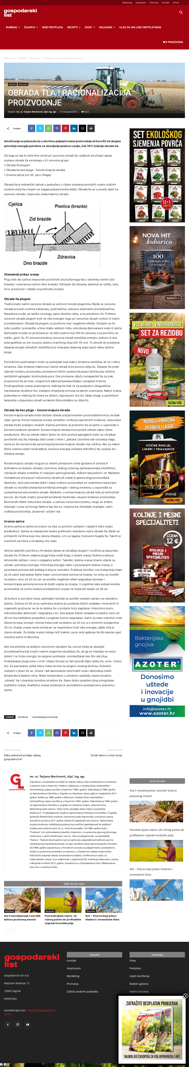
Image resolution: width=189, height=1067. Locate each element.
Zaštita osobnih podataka (82, 991)
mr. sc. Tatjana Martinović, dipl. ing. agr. (36, 111)
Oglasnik (105, 27)
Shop (88, 27)
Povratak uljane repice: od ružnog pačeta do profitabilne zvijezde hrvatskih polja (63, 919)
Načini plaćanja (139, 991)
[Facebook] (31, 128)
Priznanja (154, 2)
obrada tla (23, 717)
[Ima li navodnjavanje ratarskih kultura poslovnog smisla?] (22, 900)
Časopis (29, 27)
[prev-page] (6, 930)
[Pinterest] (65, 128)
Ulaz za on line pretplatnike (140, 27)
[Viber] (57, 128)
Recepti (72, 27)
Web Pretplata (52, 27)
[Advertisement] (63, 702)
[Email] (82, 128)
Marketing (127, 2)
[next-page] (12, 930)
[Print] (91, 128)
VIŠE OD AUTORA (74, 884)
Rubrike (11, 27)
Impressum (140, 2)
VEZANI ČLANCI (51, 884)
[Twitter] (40, 128)
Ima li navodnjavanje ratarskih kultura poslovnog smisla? (153, 793)
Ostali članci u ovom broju (106, 755)
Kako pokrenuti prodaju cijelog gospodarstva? (22, 757)
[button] (180, 13)
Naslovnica (9, 58)
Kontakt (165, 2)
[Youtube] (27, 1024)
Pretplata (135, 968)
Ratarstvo (35, 58)
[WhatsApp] (48, 128)
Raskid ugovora (139, 983)
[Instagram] (17, 1024)
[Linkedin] (74, 128)
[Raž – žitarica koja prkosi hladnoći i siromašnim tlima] (103, 900)
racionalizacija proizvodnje (45, 717)
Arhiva (176, 2)
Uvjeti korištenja (140, 976)
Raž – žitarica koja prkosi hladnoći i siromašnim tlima (151, 871)
